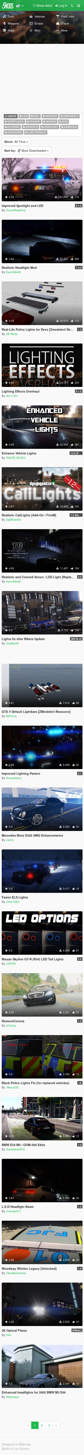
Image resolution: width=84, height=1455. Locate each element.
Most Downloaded (25, 150)
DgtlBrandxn (13, 519)
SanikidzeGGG (15, 1149)
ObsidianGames (16, 1273)
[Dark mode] (72, 5)
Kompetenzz (14, 778)
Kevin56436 (13, 272)
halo (8, 1335)
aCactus (11, 1025)
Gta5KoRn (12, 643)
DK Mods (12, 334)
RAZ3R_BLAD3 (15, 458)
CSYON (11, 963)
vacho (10, 840)
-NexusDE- (13, 1087)
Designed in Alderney (16, 1444)
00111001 (12, 396)
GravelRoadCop (16, 210)
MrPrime (11, 716)
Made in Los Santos (15, 1448)
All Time (15, 141)
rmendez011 (13, 1211)
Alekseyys (12, 1397)
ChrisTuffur (12, 902)
